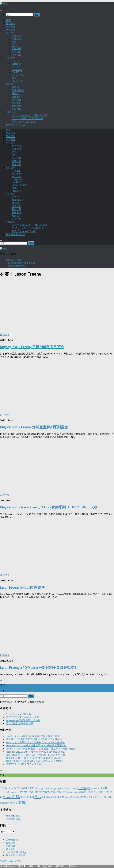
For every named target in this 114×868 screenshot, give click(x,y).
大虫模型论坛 (13, 816)
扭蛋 (43, 797)
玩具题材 (10, 32)
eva (51, 789)
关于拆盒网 (12, 839)
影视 (14, 42)
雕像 (22, 802)
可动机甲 (24, 797)
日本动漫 (16, 39)
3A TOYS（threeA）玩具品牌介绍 (29, 115)
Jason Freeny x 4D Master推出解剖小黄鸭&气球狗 (38, 667)
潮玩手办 (84, 797)
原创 (95, 792)
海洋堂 (67, 797)
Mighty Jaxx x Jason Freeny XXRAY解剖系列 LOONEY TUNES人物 (49, 507)
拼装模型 (50, 797)
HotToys (16, 61)
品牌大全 (10, 112)
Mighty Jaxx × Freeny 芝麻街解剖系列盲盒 (32, 347)
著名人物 (16, 54)
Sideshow (17, 63)
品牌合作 (10, 846)
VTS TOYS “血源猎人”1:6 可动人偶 (23, 764)
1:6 (12, 788)
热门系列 (10, 84)
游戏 (14, 45)
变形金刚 (16, 96)
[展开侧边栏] (1, 680)
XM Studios (66, 792)
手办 (37, 797)
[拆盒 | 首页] (3, 3)
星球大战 (16, 99)
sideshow (44, 792)
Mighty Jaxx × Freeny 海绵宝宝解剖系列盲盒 (34, 427)
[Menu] (1, 10)
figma (55, 789)
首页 (8, 20)
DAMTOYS (17, 72)
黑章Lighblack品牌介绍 (24, 121)
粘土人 (101, 797)
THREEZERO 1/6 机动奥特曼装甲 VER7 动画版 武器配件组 (36, 745)
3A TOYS (16, 66)
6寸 (25, 788)
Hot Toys (94, 788)
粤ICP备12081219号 (10, 860)
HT (99, 788)
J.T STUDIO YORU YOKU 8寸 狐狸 (22, 717)
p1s (17, 792)
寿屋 (14, 78)
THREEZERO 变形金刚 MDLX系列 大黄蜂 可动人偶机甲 (34, 761)
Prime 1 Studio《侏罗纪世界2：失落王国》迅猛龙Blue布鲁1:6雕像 (40, 748)
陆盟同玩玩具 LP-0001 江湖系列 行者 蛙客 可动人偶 (33, 758)
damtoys (39, 788)
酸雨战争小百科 (14, 259)
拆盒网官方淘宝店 (15, 124)
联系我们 (10, 849)
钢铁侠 (15, 87)
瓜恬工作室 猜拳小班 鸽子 (19, 723)
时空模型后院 (13, 819)
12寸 (31, 788)
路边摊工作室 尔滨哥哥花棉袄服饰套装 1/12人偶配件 (34, 739)
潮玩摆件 (93, 797)
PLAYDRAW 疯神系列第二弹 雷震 (23, 720)
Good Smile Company (69, 788)
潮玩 (77, 797)
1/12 (7, 788)
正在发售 (10, 23)
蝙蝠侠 (15, 93)
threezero (17, 69)
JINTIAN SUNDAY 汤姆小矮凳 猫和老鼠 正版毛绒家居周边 (35, 751)
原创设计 (16, 48)
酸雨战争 (16, 106)
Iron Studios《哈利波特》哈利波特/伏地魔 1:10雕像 (33, 736)
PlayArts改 (17, 81)
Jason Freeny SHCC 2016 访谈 (22, 587)
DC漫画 (46, 788)
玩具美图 (10, 29)
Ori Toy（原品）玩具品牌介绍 (27, 118)
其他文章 (5, 575)
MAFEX (13, 792)
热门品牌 (10, 57)
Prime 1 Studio (19, 75)
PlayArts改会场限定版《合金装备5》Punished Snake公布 (35, 742)
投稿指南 (10, 842)
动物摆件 (74, 792)
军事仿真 (16, 51)
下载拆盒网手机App (16, 266)
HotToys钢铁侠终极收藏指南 (21, 262)
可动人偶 (11, 796)
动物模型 (82, 792)
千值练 (90, 792)
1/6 (2, 788)
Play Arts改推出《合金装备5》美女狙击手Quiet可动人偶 (35, 754)
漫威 (73, 797)
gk (59, 788)
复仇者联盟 (18, 90)
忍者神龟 (16, 109)
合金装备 (16, 102)
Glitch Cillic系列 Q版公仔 (18, 714)
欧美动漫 (16, 36)
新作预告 (10, 26)
